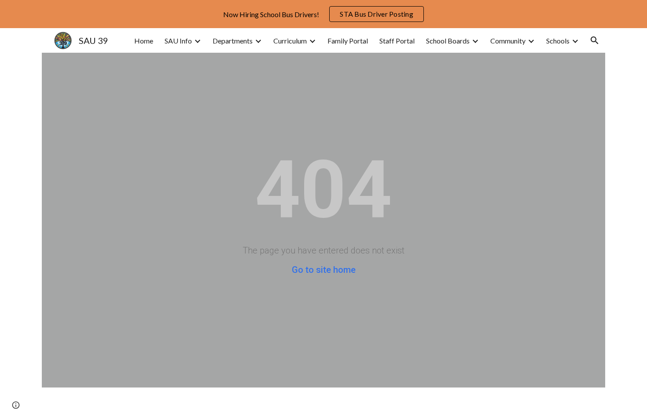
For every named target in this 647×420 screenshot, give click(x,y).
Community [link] (508, 40)
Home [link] (143, 40)
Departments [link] (233, 40)
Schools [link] (558, 40)
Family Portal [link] (347, 40)
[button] (594, 40)
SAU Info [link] (178, 40)
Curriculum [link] (290, 40)
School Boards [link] (448, 40)
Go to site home (324, 269)
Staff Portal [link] (397, 40)
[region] (323, 14)
